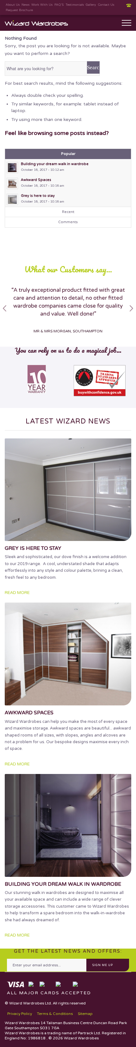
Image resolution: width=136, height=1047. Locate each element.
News (25, 5)
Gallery (91, 5)
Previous (4, 307)
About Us (13, 5)
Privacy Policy (19, 1013)
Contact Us (106, 5)
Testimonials (74, 5)
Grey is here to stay (33, 548)
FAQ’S (59, 5)
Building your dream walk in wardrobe (63, 884)
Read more (17, 592)
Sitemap (85, 1013)
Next (131, 307)
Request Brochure (19, 10)
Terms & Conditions (55, 1013)
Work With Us (42, 5)
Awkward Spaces (29, 713)
